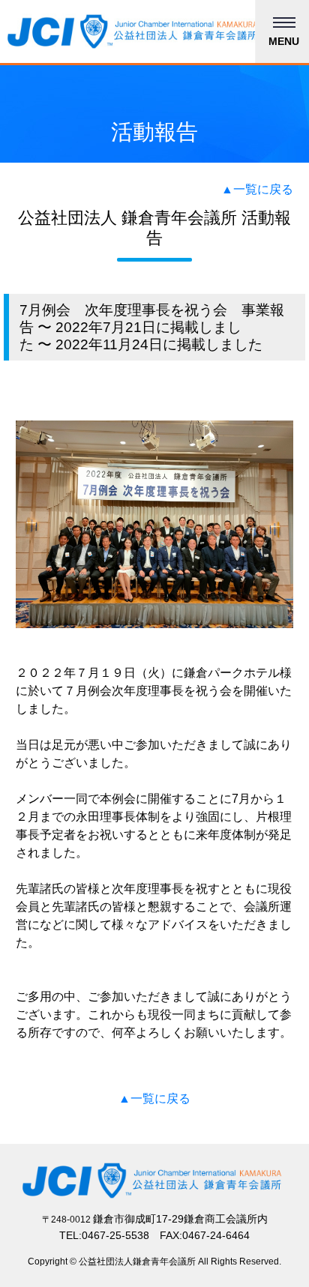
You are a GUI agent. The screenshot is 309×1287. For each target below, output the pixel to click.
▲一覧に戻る (257, 189)
